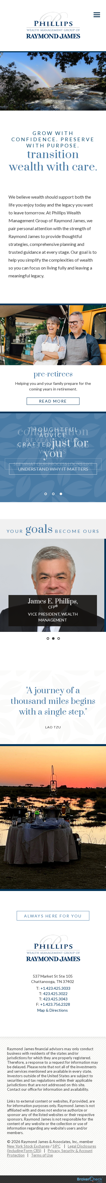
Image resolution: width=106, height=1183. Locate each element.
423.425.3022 (55, 993)
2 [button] (53, 493)
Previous (5, 336)
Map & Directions (52, 1010)
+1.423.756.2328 (55, 1004)
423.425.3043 (55, 998)
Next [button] (102, 466)
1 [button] (45, 493)
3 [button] (60, 493)
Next (100, 336)
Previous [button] (4, 466)
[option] (53, 451)
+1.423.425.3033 (55, 988)
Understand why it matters (53, 469)
